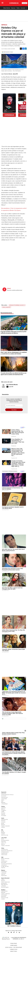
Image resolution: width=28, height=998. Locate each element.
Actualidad (4, 871)
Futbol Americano (5, 881)
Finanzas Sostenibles (6, 863)
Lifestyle (3, 885)
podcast (9, 288)
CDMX (2, 811)
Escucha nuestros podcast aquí (14, 290)
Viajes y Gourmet (5, 825)
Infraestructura (5, 852)
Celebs (3, 833)
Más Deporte (4, 884)
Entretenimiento (5, 840)
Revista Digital (24, 3)
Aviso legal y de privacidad (13, 947)
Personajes (4, 894)
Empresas (13, 8)
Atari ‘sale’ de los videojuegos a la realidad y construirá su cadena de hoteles (14, 353)
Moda (2, 823)
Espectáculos (4, 819)
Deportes (3, 841)
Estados (3, 812)
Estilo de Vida (4, 897)
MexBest (3, 889)
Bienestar (3, 896)
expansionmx (9, 932)
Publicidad (13, 943)
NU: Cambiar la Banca (14, 926)
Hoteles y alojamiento (6, 307)
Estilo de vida (4, 835)
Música (3, 844)
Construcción (4, 849)
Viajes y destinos (5, 893)
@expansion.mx (14, 932)
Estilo (2, 838)
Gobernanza (4, 861)
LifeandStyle (4, 803)
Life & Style (4, 837)
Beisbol (3, 880)
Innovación (4, 865)
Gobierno (3, 807)
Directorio (13, 951)
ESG (2, 801)
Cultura (3, 827)
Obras (2, 799)
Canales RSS (13, 949)
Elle (2, 829)
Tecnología (4, 798)
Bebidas (3, 892)
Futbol (2, 879)
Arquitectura (4, 853)
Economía (23, 8)
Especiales (4, 875)
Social (2, 859)
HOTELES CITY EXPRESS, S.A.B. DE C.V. (17, 305)
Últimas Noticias (6, 8)
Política (18, 8)
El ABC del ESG (5, 866)
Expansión (3, 792)
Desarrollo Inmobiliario (7, 850)
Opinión (3, 814)
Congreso (3, 810)
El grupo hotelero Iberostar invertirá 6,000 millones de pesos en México (13, 332)
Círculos (3, 822)
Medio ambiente (5, 858)
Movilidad (3, 862)
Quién (2, 818)
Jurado (3, 898)
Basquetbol (4, 883)
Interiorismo (4, 854)
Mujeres (3, 802)
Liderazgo (3, 872)
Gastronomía (4, 891)
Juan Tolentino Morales (12, 384)
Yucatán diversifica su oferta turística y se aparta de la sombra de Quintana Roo (13, 373)
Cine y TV (3, 842)
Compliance (13, 945)
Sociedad (3, 815)
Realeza (3, 820)
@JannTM (15, 74)
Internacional (4, 797)
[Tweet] (21, 49)
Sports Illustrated (5, 878)
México (3, 809)
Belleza (3, 824)
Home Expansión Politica (7, 794)
